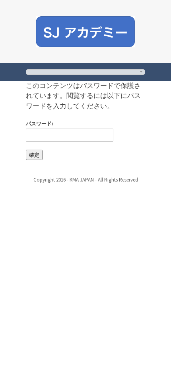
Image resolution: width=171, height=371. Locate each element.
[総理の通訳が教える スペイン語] (85, 30)
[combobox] (85, 71)
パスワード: (39, 123)
